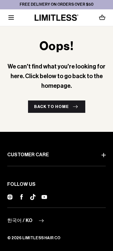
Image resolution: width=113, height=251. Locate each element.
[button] (11, 17)
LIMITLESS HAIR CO (41, 238)
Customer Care (28, 154)
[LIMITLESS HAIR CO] (56, 17)
